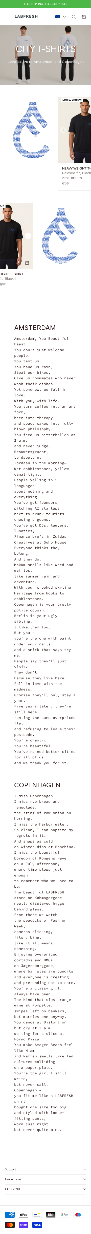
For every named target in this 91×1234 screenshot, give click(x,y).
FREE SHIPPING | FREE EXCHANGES (45, 4)
